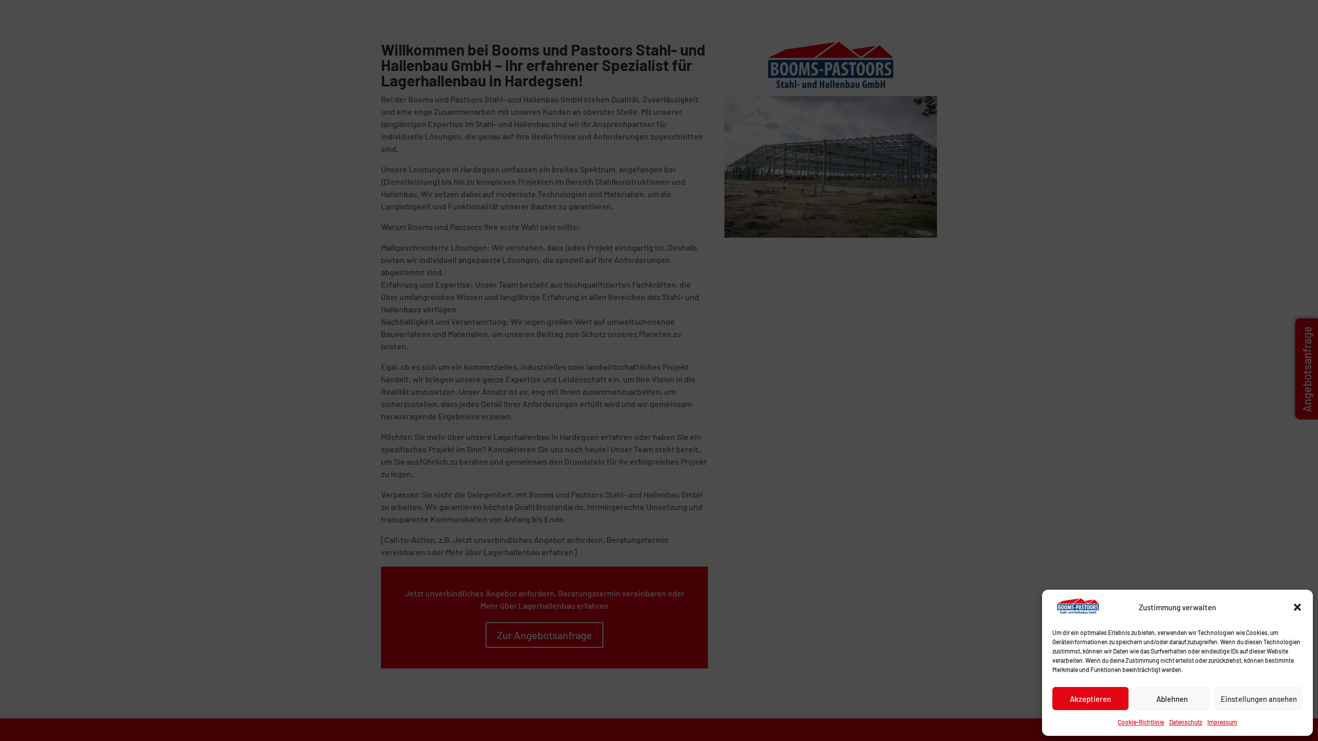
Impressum (1222, 722)
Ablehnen (1172, 698)
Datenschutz (1185, 722)
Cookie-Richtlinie (1141, 722)
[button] (1297, 607)
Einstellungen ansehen (1259, 698)
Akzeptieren (1090, 698)
